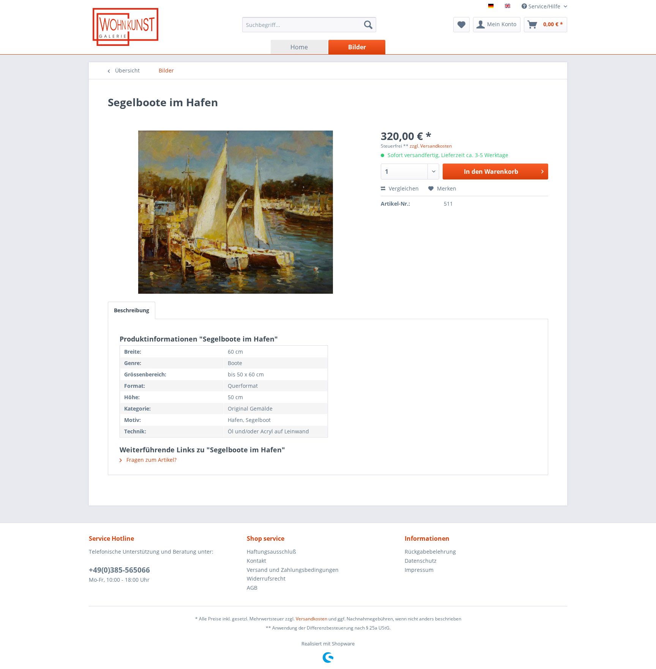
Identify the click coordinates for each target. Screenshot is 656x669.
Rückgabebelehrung (430, 551)
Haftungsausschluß (271, 551)
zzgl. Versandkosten (431, 146)
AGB (252, 587)
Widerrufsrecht (266, 578)
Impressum (419, 569)
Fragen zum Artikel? (151, 459)
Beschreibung (131, 310)
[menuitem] (309, 24)
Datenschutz (421, 560)
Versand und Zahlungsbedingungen (293, 569)
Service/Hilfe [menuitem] (544, 6)
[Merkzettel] (461, 24)
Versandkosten (311, 618)
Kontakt (256, 560)
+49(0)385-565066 (119, 570)
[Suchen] (368, 24)
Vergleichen (403, 188)
